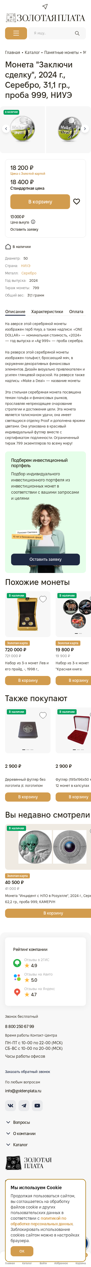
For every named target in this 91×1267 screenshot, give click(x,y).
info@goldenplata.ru (23, 1091)
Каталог (20, 1145)
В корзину (40, 201)
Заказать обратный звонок (27, 1072)
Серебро (28, 273)
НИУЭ (25, 266)
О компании (24, 1133)
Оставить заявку (24, 229)
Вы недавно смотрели (47, 814)
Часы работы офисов (25, 1056)
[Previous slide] (6, 129)
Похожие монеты (37, 582)
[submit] (77, 33)
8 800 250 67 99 (19, 1026)
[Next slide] (85, 129)
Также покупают (36, 698)
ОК (21, 1251)
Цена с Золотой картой (27, 173)
